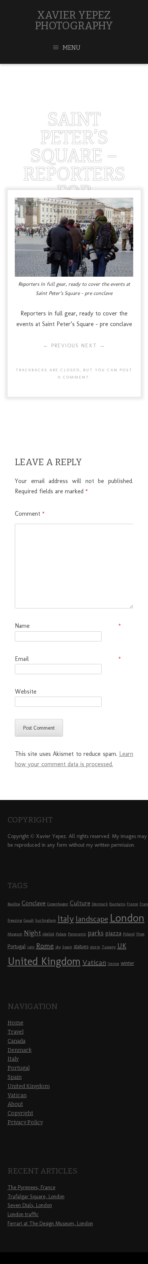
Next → (93, 345)
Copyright (20, 1113)
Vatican (94, 962)
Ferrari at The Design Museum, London (50, 1223)
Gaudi (29, 920)
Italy (66, 918)
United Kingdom (44, 961)
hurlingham (45, 920)
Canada (16, 1041)
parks (96, 933)
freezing (15, 920)
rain (31, 946)
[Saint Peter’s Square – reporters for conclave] (74, 274)
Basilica (14, 903)
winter (127, 963)
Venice (113, 963)
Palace (61, 933)
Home (16, 1023)
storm (95, 946)
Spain (67, 946)
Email (68, 658)
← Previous (61, 345)
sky (58, 946)
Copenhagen (57, 903)
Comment (30, 513)
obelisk (48, 933)
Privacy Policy (25, 1122)
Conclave (34, 903)
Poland (129, 933)
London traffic (23, 1214)
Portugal (17, 946)
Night (32, 933)
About (15, 1104)
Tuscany (109, 946)
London (127, 917)
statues (81, 946)
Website (25, 691)
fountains (117, 903)
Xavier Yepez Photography (74, 20)
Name (68, 625)
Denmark (100, 903)
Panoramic (77, 933)
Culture (80, 903)
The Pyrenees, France (31, 1187)
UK (121, 945)
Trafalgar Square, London (36, 1196)
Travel (16, 1032)
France (132, 903)
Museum (15, 933)
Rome (45, 945)
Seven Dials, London (30, 1205)
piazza (113, 933)
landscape (92, 918)
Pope (140, 933)
